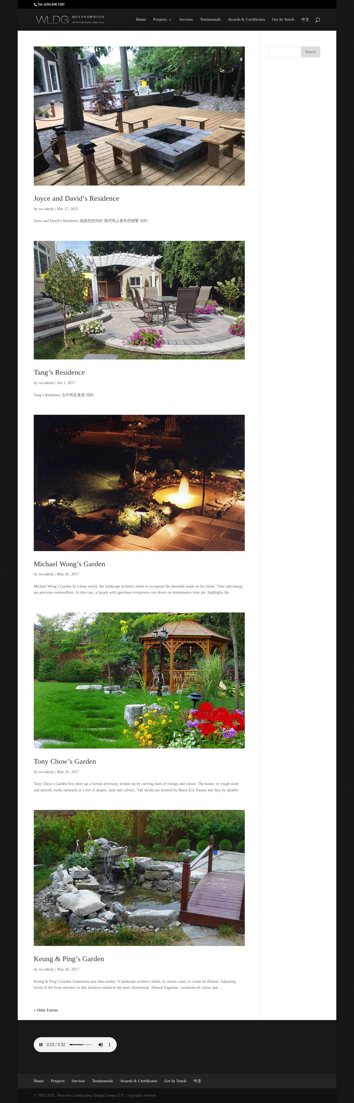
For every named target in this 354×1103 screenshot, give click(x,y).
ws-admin (46, 209)
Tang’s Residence (59, 372)
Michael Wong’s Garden (69, 564)
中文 (305, 20)
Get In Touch (283, 20)
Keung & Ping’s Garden (69, 959)
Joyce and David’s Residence (76, 198)
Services (186, 20)
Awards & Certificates (246, 20)
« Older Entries (46, 1010)
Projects (160, 20)
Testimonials (210, 20)
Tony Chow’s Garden (65, 761)
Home (141, 20)
